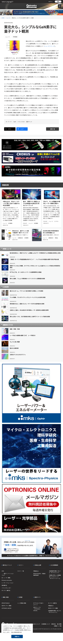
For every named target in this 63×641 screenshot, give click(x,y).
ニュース (8, 18)
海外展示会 (4, 585)
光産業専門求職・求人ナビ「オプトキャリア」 (55, 571)
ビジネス (56, 221)
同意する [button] (17, 636)
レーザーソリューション (7, 583)
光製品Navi (36, 571)
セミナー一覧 (20, 571)
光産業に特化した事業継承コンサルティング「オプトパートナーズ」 (55, 576)
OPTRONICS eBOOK (6, 608)
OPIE (3, 571)
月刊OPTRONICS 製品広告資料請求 (39, 574)
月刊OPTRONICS (6, 603)
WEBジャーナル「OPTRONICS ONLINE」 (37, 608)
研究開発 (15, 37)
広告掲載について (46, 624)
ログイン (50, 1)
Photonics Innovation (7, 580)
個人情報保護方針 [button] (16, 632)
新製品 (56, 238)
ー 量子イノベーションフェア (8, 574)
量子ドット (29, 121)
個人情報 (59, 624)
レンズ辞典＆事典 (21, 603)
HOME (3, 18)
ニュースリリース (49, 46)
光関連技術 (20, 238)
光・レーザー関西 (6, 577)
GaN (14, 121)
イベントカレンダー (6, 588)
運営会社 (53, 624)
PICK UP (25, 223)
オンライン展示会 (6, 590)
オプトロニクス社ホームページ (38, 603)
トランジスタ (21, 121)
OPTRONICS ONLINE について (33, 624)
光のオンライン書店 (6, 605)
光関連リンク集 (57, 626)
